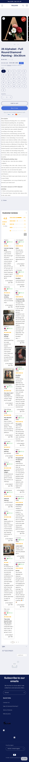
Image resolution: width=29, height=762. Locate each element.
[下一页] (18, 642)
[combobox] (22, 655)
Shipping (9, 65)
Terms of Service (7, 710)
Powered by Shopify (18, 757)
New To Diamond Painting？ (10, 706)
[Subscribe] (24, 693)
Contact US (6, 702)
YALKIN (11, 757)
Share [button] (4, 200)
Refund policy (7, 713)
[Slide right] (18, 44)
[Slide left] (11, 44)
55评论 (5, 226)
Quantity (3, 93)
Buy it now (14, 108)
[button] (2, 5)
